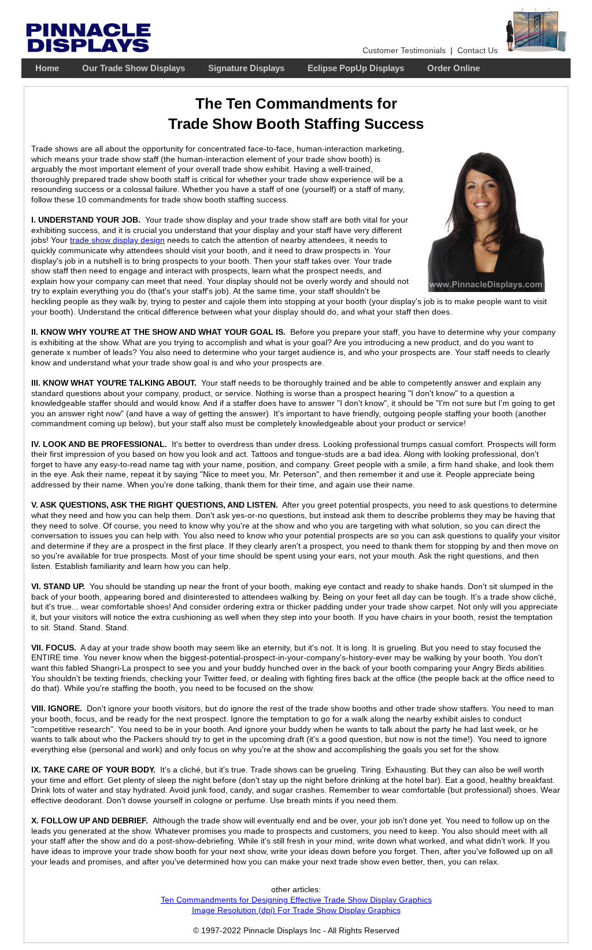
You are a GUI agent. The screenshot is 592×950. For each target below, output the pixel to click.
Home (47, 68)
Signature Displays (246, 68)
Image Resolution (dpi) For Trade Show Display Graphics (296, 910)
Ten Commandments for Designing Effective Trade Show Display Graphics (296, 900)
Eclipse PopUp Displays (356, 68)
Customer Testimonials (404, 50)
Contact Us (477, 50)
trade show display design (117, 240)
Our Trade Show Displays (133, 68)
